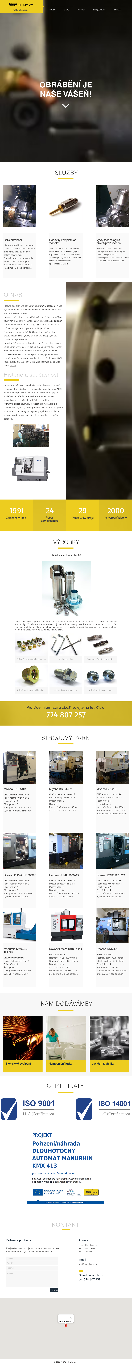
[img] (31, 648)
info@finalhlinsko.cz (88, 1264)
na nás (13, 365)
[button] (66, 590)
